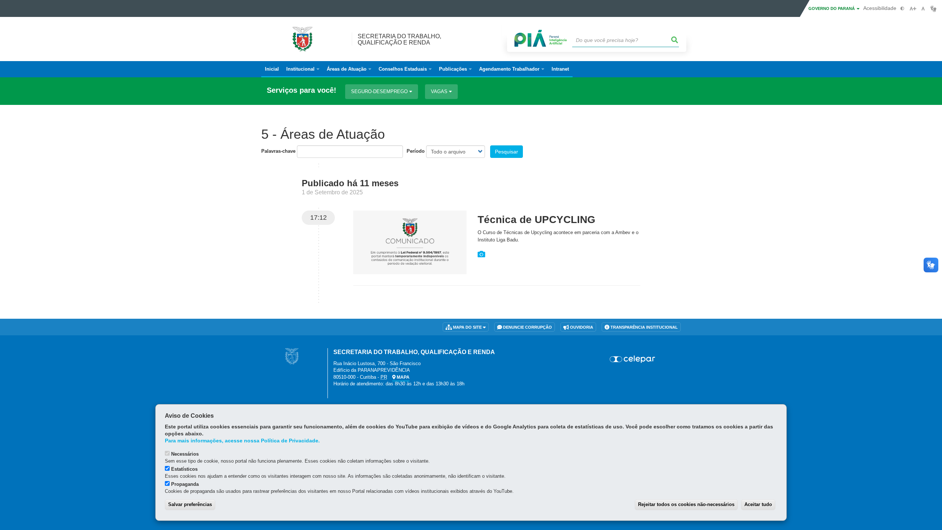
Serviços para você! (301, 90)
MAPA (403, 377)
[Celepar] (632, 359)
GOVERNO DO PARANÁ (832, 8)
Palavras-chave (278, 151)
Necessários (185, 454)
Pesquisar (506, 152)
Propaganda (185, 484)
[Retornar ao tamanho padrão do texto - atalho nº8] (923, 8)
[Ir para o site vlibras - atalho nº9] (933, 8)
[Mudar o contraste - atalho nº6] (902, 8)
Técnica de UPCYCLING (536, 219)
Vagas (440, 91)
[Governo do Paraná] (291, 356)
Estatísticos (184, 469)
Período (416, 151)
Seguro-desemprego (380, 91)
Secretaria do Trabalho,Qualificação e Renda (399, 39)
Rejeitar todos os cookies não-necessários (686, 504)
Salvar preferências (190, 504)
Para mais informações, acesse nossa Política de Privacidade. (242, 441)
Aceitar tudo (758, 504)
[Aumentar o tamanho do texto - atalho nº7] (913, 8)
